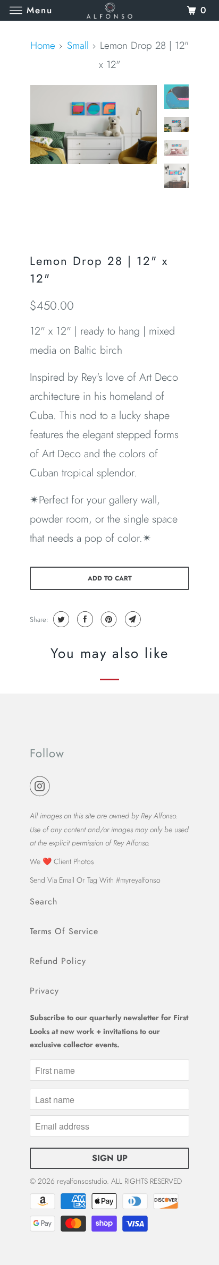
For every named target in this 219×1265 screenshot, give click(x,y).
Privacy (44, 991)
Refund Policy (58, 961)
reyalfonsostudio (82, 1181)
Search (43, 901)
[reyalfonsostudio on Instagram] (42, 787)
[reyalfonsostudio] (109, 10)
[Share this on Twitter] (59, 619)
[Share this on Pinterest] (107, 619)
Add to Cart (110, 578)
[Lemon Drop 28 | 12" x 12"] (93, 124)
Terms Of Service (64, 931)
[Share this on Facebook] (83, 619)
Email (66, 880)
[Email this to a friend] (131, 619)
